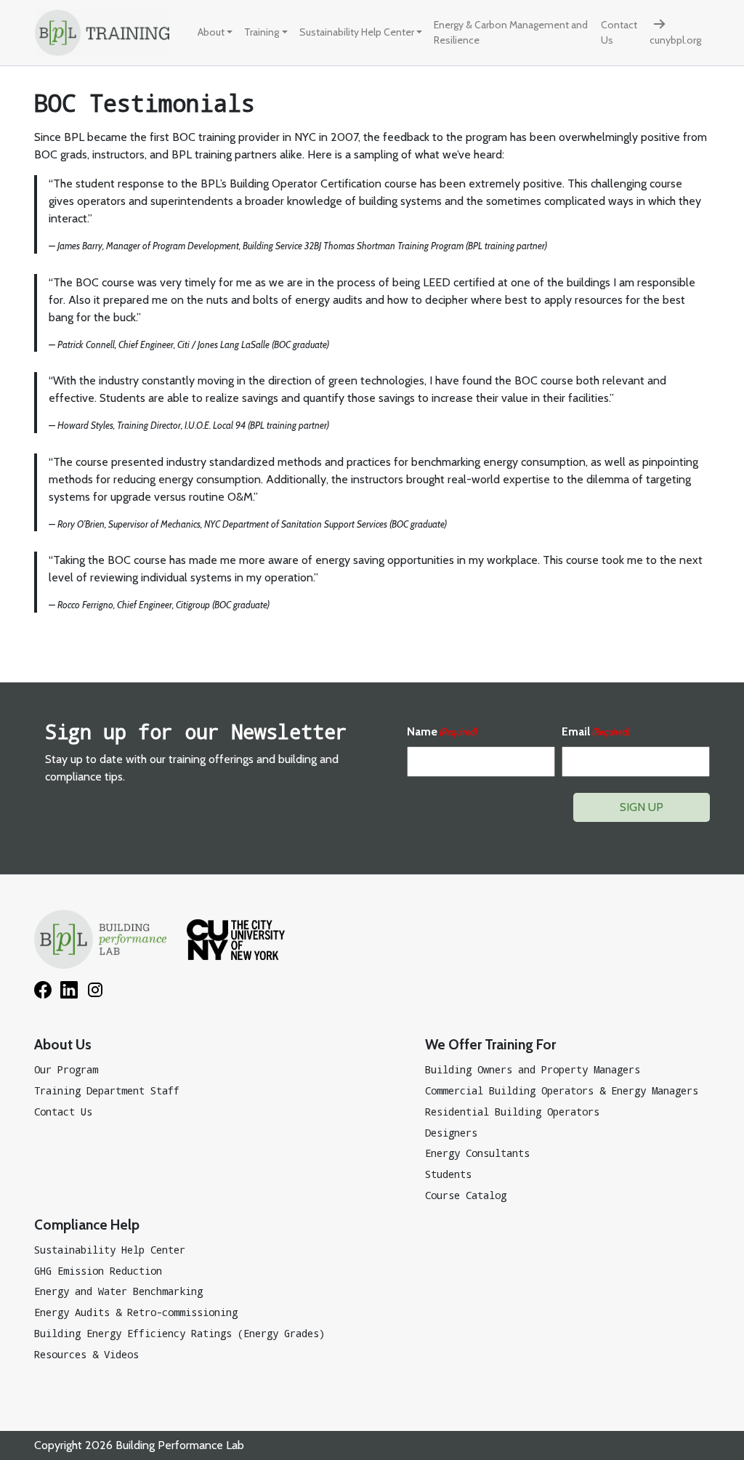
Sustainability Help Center (356, 32)
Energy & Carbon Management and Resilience (511, 32)
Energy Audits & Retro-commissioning (136, 1312)
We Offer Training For (490, 1044)
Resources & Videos (86, 1354)
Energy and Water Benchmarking (118, 1291)
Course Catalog (465, 1195)
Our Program (66, 1069)
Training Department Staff (106, 1090)
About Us (63, 1044)
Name (442, 731)
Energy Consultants (477, 1153)
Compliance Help (87, 1224)
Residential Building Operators (512, 1111)
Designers (451, 1133)
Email (596, 731)
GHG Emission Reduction (98, 1271)
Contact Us (619, 32)
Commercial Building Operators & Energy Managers (561, 1090)
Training (261, 32)
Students (448, 1174)
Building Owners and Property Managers (532, 1069)
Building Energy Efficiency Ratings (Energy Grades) (179, 1333)
